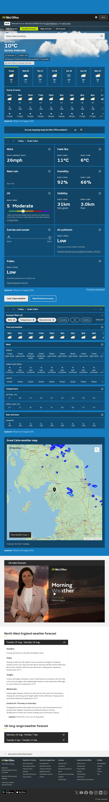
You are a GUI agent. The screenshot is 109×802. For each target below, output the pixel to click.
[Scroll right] (102, 90)
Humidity (63, 320)
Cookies (100, 766)
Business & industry (65, 769)
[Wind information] (102, 344)
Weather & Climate (29, 760)
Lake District (19, 63)
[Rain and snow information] (102, 414)
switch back (66, 23)
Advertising (62, 779)
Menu (103, 17)
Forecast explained (95, 289)
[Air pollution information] (99, 229)
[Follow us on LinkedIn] (101, 792)
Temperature (24, 320)
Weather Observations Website (9, 777)
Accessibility (101, 763)
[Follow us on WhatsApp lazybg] (105, 792)
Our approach (44, 763)
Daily (11, 29)
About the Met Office (84, 760)
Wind (9, 320)
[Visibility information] (99, 193)
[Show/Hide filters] (102, 315)
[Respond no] (81, 130)
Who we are (81, 763)
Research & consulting (66, 774)
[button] (54, 490)
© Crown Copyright (101, 799)
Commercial (81, 766)
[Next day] (13, 141)
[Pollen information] (99, 261)
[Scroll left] (96, 90)
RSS (98, 774)
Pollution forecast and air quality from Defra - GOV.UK (78, 251)
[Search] (101, 35)
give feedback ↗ (52, 23)
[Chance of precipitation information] (49, 171)
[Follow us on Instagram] (96, 792)
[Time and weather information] (102, 327)
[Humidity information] (99, 171)
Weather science (45, 766)
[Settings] (96, 17)
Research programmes (47, 760)
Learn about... (27, 777)
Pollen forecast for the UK (17, 283)
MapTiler (88, 539)
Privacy (99, 771)
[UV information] (49, 193)
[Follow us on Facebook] (86, 792)
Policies (99, 760)
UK (61, 29)
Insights (61, 777)
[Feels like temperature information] (99, 149)
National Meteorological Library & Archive (9, 770)
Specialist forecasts (29, 774)
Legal (99, 769)
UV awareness (12, 220)
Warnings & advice (29, 766)
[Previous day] (8, 141)
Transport (61, 766)
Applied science (45, 771)
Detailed (29, 29)
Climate (25, 771)
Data (60, 771)
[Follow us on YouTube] (81, 792)
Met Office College (8, 764)
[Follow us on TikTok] (91, 792)
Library (42, 777)
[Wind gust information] (49, 149)
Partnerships (81, 774)
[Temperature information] (102, 388)
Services (61, 760)
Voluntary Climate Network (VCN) (8, 784)
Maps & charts (28, 769)
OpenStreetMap (97, 539)
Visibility (86, 320)
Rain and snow (44, 320)
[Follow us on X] (76, 792)
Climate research (45, 769)
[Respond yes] (75, 130)
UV (75, 320)
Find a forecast (28, 763)
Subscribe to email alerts (85, 779)
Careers (79, 771)
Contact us (80, 777)
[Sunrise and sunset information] (49, 229)
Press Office (81, 769)
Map (46, 29)
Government (62, 763)
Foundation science (46, 774)
